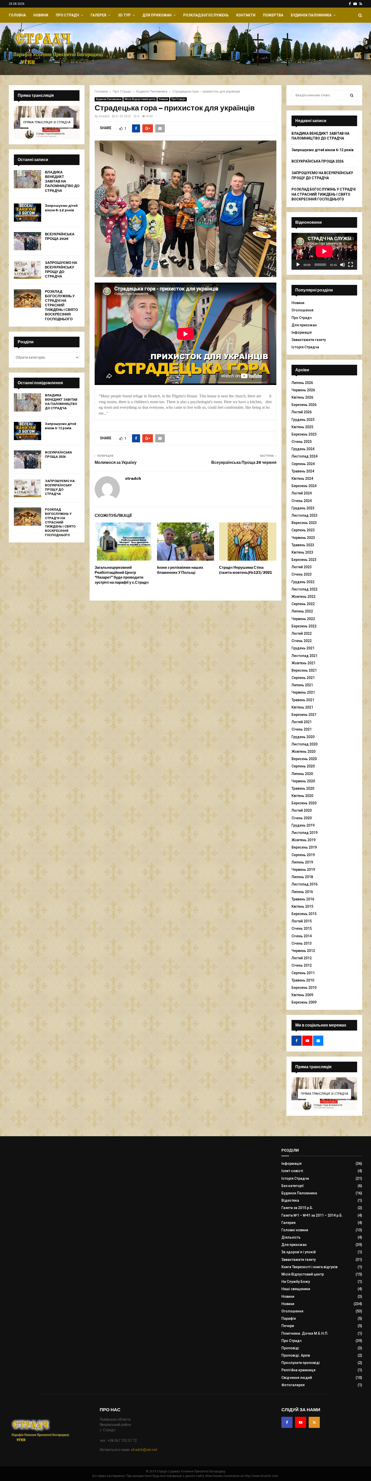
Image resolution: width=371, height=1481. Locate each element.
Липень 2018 (302, 877)
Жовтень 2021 (303, 663)
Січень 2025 (302, 442)
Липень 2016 (302, 892)
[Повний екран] (350, 264)
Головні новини (294, 1230)
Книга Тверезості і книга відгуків (309, 1267)
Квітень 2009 (302, 995)
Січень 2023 (302, 574)
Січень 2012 (302, 965)
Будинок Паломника (311, 15)
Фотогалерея (293, 1385)
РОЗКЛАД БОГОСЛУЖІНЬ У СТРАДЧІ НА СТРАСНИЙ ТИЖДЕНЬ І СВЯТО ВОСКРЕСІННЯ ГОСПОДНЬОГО (61, 305)
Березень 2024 (304, 486)
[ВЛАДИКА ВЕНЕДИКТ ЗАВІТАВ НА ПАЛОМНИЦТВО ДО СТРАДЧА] (27, 179)
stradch (104, 116)
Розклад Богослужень (206, 15)
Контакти (245, 15)
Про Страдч (67, 15)
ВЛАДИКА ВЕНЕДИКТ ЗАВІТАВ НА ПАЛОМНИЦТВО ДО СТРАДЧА (62, 181)
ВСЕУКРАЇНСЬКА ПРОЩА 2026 (59, 236)
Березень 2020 (304, 803)
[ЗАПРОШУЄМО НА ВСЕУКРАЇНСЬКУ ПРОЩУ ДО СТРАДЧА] (27, 270)
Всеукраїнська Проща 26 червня (243, 462)
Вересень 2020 (304, 759)
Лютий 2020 (302, 810)
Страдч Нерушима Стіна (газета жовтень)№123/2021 (245, 570)
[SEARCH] (351, 95)
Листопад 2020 (304, 744)
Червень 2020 (303, 781)
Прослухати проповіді (300, 1363)
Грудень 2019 (303, 825)
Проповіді (290, 1348)
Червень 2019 (303, 870)
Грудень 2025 (303, 420)
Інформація (302, 332)
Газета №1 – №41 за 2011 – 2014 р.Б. (312, 1215)
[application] (324, 251)
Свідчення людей (296, 1378)
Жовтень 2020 (303, 751)
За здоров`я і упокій (298, 1252)
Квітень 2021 (302, 707)
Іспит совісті (292, 1171)
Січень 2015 (302, 928)
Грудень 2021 (303, 648)
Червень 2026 (303, 390)
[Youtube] (300, 1422)
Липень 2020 (302, 774)
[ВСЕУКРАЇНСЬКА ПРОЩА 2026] (27, 241)
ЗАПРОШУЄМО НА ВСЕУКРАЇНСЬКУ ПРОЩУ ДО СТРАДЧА (61, 270)
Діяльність (291, 1237)
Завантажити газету (309, 340)
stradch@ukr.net (144, 1450)
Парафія (288, 1318)
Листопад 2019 (304, 833)
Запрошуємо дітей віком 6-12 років (61, 207)
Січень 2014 (302, 936)
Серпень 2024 (303, 464)
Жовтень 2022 (303, 597)
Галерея (98, 15)
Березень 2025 (304, 434)
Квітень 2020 (302, 796)
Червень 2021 (303, 692)
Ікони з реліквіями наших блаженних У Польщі (180, 570)
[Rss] (314, 1422)
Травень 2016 (303, 899)
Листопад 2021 (304, 656)
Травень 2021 (303, 700)
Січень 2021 (302, 729)
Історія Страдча (305, 347)
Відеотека (290, 1200)
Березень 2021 (304, 715)
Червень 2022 (303, 619)
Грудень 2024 (303, 449)
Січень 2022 (302, 641)
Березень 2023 (304, 560)
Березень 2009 (304, 1002)
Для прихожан (157, 15)
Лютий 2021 (302, 722)
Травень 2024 (303, 471)
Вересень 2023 (304, 523)
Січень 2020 (302, 818)
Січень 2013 (302, 943)
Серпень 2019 (303, 855)
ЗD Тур (124, 15)
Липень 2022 (302, 611)
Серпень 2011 (303, 973)
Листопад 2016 (304, 884)
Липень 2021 (302, 685)
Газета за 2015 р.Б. (297, 1208)
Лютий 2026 (302, 412)
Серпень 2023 (303, 530)
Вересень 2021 (304, 670)
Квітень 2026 (302, 397)
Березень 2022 (304, 626)
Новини (40, 15)
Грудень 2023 (303, 508)
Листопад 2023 (304, 515)
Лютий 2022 (302, 633)
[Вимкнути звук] (342, 264)
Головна (17, 15)
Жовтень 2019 (303, 840)
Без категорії (292, 1186)
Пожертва (273, 15)
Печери (287, 1326)
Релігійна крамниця (298, 1370)
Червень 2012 (303, 951)
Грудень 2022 (303, 582)
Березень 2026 (304, 405)
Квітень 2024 (302, 478)
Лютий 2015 (302, 921)
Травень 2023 (303, 545)
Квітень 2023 (302, 552)
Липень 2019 (302, 862)
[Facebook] (287, 1422)
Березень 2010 (304, 988)
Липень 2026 (302, 383)
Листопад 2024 (304, 456)
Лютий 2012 (302, 958)
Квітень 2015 (302, 906)
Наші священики (295, 1289)
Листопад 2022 (304, 589)
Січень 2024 (302, 501)
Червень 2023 (303, 538)
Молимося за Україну (116, 462)
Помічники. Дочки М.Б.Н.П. (304, 1333)
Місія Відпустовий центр (140, 99)
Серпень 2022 (303, 604)
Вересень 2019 (304, 847)
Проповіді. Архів (295, 1355)
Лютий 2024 (302, 493)
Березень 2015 (304, 914)
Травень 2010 (303, 980)
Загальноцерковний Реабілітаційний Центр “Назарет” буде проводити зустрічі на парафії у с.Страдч (122, 575)
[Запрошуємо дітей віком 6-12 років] (27, 212)
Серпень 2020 (303, 766)
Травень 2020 (303, 788)
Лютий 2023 (302, 567)
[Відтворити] (298, 264)
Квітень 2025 (302, 427)
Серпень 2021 (303, 678)
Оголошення (302, 310)
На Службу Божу (295, 1282)
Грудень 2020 (303, 737)
